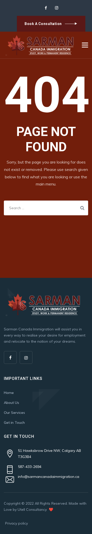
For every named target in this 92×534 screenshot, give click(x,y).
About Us (11, 402)
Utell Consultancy (33, 509)
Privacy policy (16, 523)
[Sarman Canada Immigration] (40, 45)
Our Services (14, 412)
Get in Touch (14, 422)
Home (9, 392)
